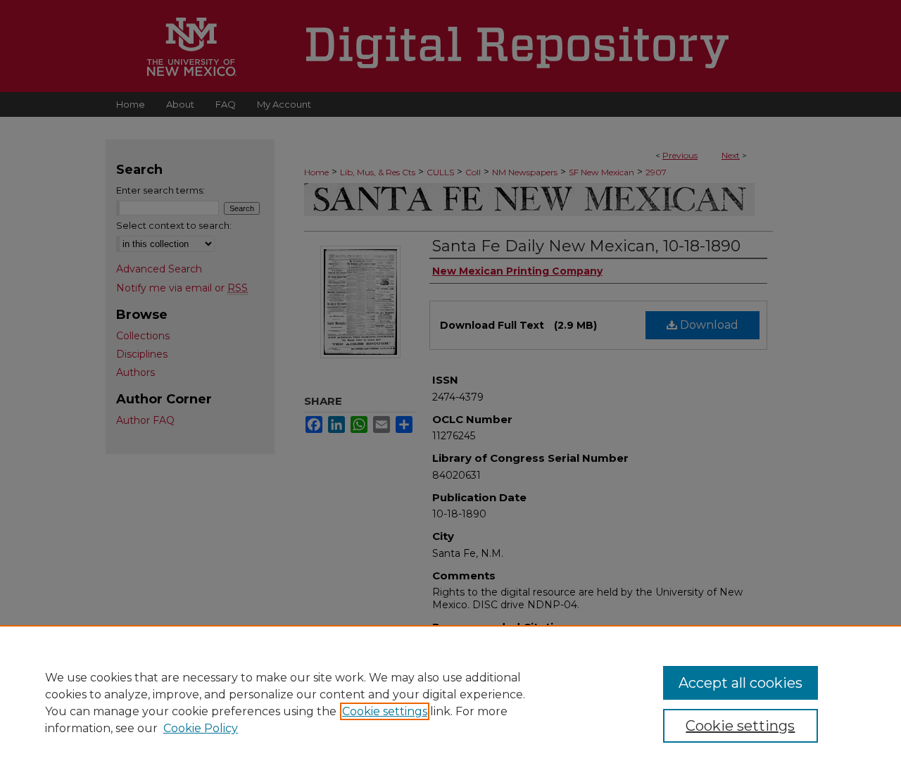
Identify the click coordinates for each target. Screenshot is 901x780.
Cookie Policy (200, 728)
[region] (450, 702)
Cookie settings (384, 711)
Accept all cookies (740, 682)
